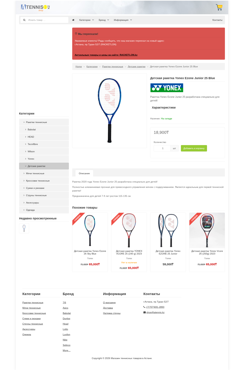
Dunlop (66, 318)
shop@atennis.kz (155, 312)
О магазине (109, 302)
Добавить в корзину (193, 148)
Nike (65, 339)
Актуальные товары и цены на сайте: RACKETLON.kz (106, 55)
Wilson (31, 151)
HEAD (30, 136)
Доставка (108, 308)
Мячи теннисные (34, 173)
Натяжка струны (112, 313)
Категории (84, 20)
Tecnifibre (32, 144)
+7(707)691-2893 (155, 307)
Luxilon (66, 334)
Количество (160, 142)
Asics (65, 308)
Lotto (65, 329)
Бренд (102, 20)
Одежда (30, 210)
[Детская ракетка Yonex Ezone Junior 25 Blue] (24, 228)
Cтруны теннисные (36, 195)
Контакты (217, 20)
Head (65, 323)
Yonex (30, 158)
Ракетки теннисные (36, 122)
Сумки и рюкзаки (34, 188)
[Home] (73, 20)
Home (79, 66)
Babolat (31, 129)
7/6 (64, 302)
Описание (84, 173)
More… (67, 350)
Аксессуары (32, 202)
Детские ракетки (36, 166)
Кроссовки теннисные (37, 180)
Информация (121, 20)
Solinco (66, 345)
